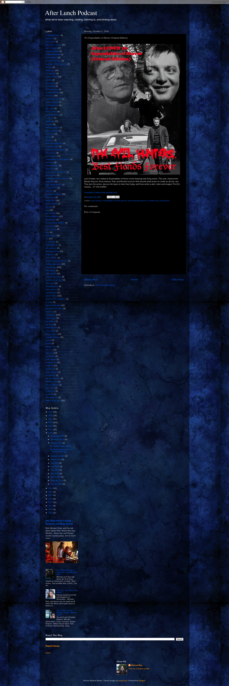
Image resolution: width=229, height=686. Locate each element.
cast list (49, 80)
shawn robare (51, 334)
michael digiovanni (53, 264)
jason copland (51, 204)
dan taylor (50, 108)
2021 (51, 429)
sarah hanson (51, 328)
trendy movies (51, 382)
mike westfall (51, 274)
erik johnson (51, 153)
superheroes (51, 362)
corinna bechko (52, 105)
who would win (52, 397)
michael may (153, 201)
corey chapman (52, 102)
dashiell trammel (52, 115)
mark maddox (51, 258)
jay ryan (49, 207)
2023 (51, 422)
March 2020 (56, 477)
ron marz (49, 324)
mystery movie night (54, 280)
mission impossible (53, 277)
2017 (51, 495)
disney (48, 137)
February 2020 (57, 480)
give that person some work (57, 178)
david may (50, 121)
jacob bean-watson (53, 194)
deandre (49, 124)
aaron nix (49, 39)
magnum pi (50, 255)
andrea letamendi (53, 54)
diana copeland (52, 131)
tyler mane (50, 388)
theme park (50, 369)
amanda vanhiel (52, 51)
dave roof (50, 118)
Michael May (136, 665)
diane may (50, 134)
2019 (51, 488)
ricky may (50, 312)
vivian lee (49, 394)
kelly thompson (52, 245)
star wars (49, 353)
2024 (51, 419)
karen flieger (51, 236)
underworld (50, 391)
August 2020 (56, 459)
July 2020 (55, 463)
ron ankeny (50, 321)
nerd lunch (50, 283)
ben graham (51, 74)
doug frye (50, 140)
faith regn (50, 162)
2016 (51, 499)
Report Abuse (53, 646)
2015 (51, 502)
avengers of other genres (56, 64)
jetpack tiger (51, 220)
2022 (51, 426)
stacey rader (51, 347)
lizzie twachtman (52, 251)
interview (49, 191)
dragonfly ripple (52, 147)
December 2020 (58, 436)
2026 (51, 412)
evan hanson (96, 201)
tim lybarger (51, 375)
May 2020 (55, 470)
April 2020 (55, 474)
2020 (51, 433)
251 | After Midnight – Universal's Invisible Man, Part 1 (67, 572)
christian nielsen (52, 93)
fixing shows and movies (56, 172)
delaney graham (52, 128)
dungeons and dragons (55, 150)
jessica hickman (52, 216)
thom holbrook (52, 372)
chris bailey (50, 86)
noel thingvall (51, 293)
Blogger (142, 681)
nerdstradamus (52, 286)
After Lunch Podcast (71, 12)
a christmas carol (53, 35)
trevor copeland (52, 385)
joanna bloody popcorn (137, 201)
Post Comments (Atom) (105, 285)
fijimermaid (50, 169)
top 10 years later (53, 378)
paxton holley (51, 296)
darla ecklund (51, 112)
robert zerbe (51, 318)
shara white (50, 331)
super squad (51, 359)
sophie (48, 343)
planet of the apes (53, 305)
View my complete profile (138, 669)
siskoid (48, 340)
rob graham (164, 201)
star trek (49, 350)
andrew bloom (52, 58)
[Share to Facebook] (115, 197)
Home (134, 279)
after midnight (51, 48)
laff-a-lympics (51, 248)
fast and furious (52, 166)
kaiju (47, 232)
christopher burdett (53, 99)
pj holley (49, 302)
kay (47, 239)
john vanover (51, 229)
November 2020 (58, 439)
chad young (50, 83)
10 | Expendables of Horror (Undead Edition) (61, 451)
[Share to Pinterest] (118, 197)
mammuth (123, 681)
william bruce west (53, 401)
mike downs (51, 270)
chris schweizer (52, 89)
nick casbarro (51, 289)
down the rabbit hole (54, 143)
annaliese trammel (53, 61)
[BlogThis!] (110, 197)
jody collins (50, 226)
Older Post (177, 279)
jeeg (47, 210)
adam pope (50, 42)
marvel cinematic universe (56, 261)
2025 (51, 416)
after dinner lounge (53, 45)
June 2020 (55, 467)
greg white (50, 182)
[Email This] (108, 197)
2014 (51, 506)
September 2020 (58, 456)
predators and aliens (54, 309)
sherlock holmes (52, 337)
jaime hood (50, 197)
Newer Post (90, 279)
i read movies (51, 188)
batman (49, 67)
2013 (51, 509)
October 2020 (57, 443)
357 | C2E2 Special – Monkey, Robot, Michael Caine (66, 612)
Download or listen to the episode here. (101, 192)
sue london (50, 356)
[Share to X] (113, 197)
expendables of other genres (115, 201)
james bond (50, 201)
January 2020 (57, 484)
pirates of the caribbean (55, 299)
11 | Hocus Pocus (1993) (60, 446)
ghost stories (51, 175)
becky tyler (50, 70)
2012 (51, 513)
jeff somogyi (51, 213)
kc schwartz (50, 242)
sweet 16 (49, 366)
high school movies (54, 185)
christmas (50, 96)
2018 (51, 492)
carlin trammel (52, 77)
